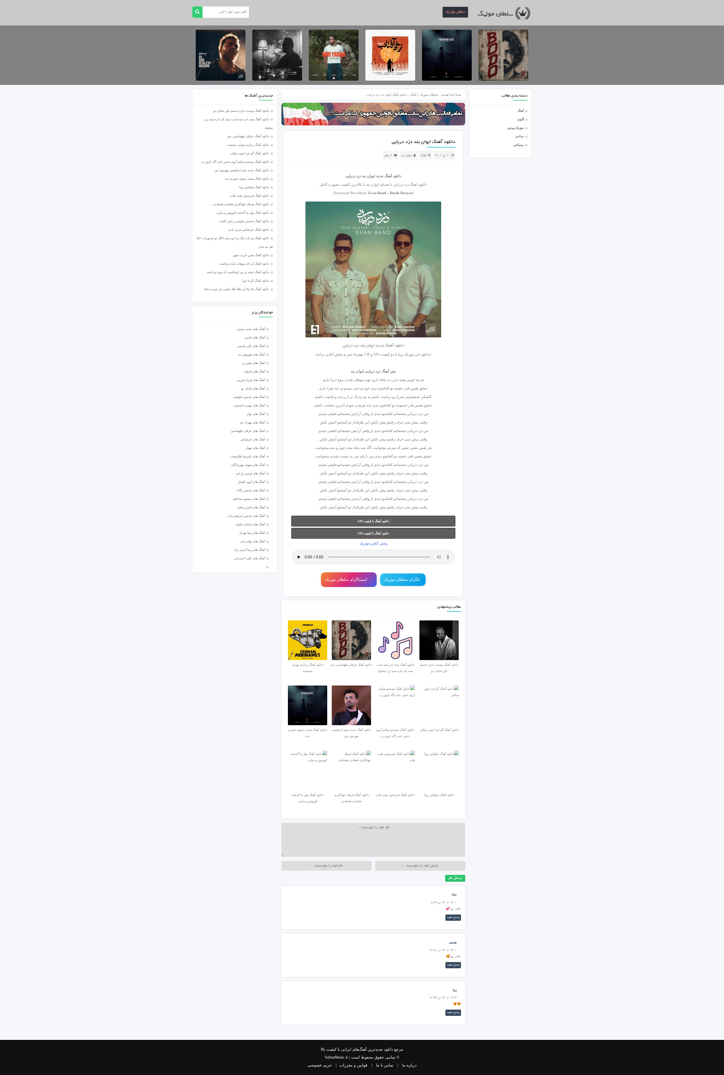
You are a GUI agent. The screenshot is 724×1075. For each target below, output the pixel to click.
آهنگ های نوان (255, 414)
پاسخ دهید (453, 917)
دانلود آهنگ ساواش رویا (254, 187)
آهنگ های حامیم (255, 337)
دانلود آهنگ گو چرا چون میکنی (249, 153)
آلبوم (521, 119)
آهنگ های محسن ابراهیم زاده (246, 515)
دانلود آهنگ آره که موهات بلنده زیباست (244, 263)
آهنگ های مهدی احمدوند (249, 405)
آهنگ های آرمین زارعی (250, 473)
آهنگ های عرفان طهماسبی (247, 430)
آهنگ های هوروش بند (251, 354)
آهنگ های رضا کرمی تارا (249, 549)
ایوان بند (406, 155)
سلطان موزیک (455, 12)
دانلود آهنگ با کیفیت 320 (373, 533)
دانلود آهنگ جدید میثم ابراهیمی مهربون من (241, 170)
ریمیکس (518, 144)
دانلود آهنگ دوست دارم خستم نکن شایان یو (241, 110)
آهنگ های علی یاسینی (251, 346)
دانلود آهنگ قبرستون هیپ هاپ (249, 195)
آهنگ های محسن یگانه (250, 490)
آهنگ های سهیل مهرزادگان (248, 464)
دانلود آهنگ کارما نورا (255, 280)
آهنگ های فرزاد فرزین (251, 380)
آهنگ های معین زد (253, 363)
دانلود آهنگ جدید (389, 176)
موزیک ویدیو (516, 127)
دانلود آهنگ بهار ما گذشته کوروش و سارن (242, 212)
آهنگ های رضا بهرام (252, 532)
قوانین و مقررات (353, 1065)
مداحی (519, 136)
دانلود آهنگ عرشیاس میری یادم (249, 229)
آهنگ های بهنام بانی (252, 541)
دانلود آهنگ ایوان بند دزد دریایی (423, 142)
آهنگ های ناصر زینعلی (251, 507)
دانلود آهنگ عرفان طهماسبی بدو (248, 136)
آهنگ (521, 110)
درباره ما (409, 1065)
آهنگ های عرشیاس (252, 439)
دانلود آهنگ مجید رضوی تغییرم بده (247, 178)
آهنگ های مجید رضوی (251, 329)
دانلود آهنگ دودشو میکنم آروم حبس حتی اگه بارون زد (235, 161)
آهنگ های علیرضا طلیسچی (247, 456)
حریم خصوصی (319, 1065)
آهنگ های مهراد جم (252, 422)
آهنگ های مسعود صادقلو (249, 498)
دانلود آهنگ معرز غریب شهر (251, 255)
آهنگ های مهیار (255, 447)
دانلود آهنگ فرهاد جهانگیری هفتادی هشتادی (241, 204)
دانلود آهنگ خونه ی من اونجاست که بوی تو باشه (238, 272)
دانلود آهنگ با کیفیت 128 (373, 521)
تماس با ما (384, 1065)
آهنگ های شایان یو (253, 388)
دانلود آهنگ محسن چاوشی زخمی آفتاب (244, 221)
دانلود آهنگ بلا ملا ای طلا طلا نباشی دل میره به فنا (236, 289)
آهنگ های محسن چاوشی (249, 397)
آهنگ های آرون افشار (251, 481)
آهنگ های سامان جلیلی (250, 524)
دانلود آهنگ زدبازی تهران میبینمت (248, 144)
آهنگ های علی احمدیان (251, 558)
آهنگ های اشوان (254, 371)
